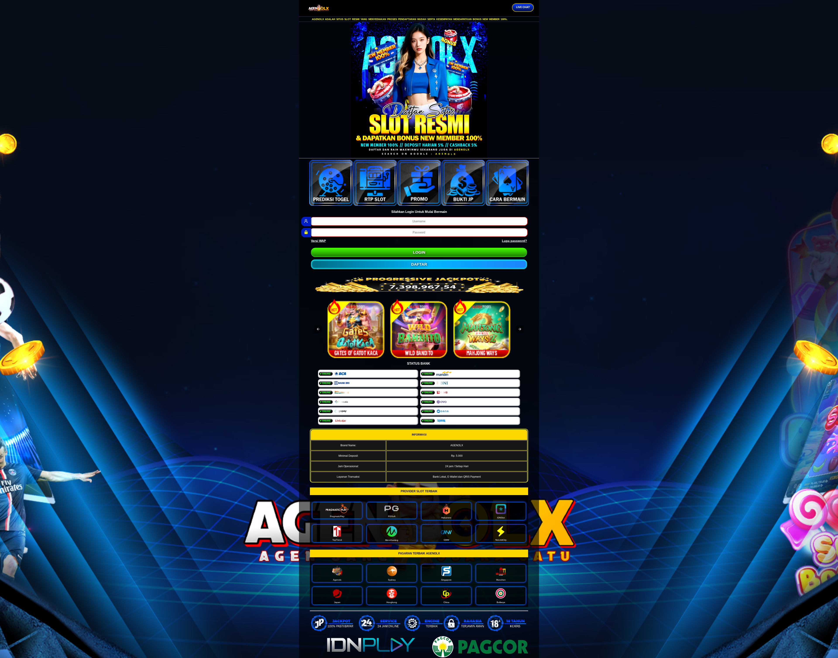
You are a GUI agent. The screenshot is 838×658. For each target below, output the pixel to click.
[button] (318, 329)
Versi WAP (318, 241)
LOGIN (419, 252)
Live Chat (523, 7)
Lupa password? (514, 241)
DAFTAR (419, 264)
